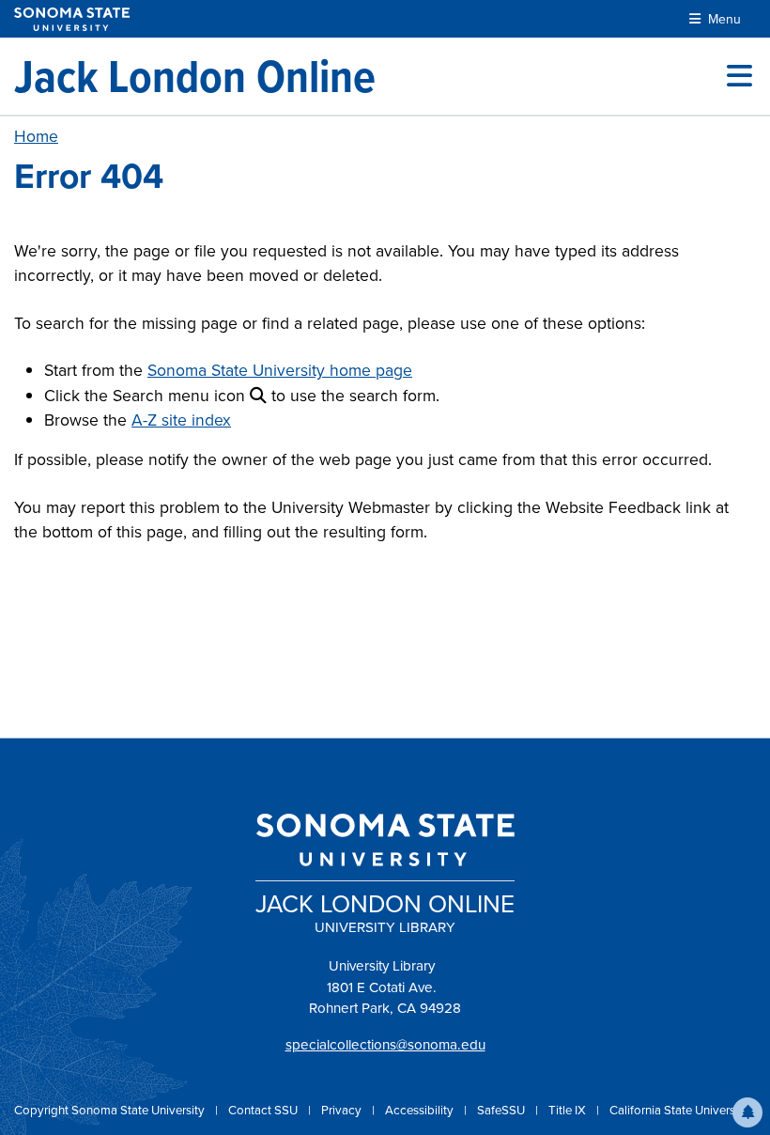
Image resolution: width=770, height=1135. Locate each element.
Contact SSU (264, 1110)
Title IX (568, 1110)
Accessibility (420, 1110)
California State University (678, 1110)
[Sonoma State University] (72, 19)
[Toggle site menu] (739, 76)
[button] (747, 1112)
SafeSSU (502, 1110)
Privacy (342, 1110)
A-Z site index (181, 420)
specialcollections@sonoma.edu (385, 1044)
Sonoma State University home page (279, 370)
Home (36, 136)
